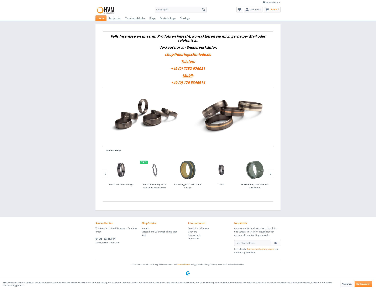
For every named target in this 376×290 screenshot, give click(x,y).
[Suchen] (203, 9)
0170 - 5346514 (105, 239)
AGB (144, 235)
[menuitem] (181, 9)
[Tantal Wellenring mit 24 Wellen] (254, 170)
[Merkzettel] (239, 9)
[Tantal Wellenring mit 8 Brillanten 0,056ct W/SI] (121, 170)
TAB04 (188, 184)
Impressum (193, 238)
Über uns (192, 231)
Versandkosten (183, 264)
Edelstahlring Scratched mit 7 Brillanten (221, 186)
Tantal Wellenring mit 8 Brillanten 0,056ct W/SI (120, 186)
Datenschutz (194, 235)
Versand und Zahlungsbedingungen (159, 231)
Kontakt (145, 228)
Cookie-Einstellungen (198, 228)
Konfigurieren (363, 284)
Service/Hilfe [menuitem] (271, 2)
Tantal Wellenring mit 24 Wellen (254, 186)
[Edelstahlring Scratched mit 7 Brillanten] (221, 170)
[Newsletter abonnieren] (275, 243)
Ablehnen (347, 284)
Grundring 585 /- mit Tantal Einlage (154, 186)
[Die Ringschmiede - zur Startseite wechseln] (106, 10)
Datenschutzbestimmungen (260, 249)
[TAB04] (187, 170)
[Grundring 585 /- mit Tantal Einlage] (154, 170)
